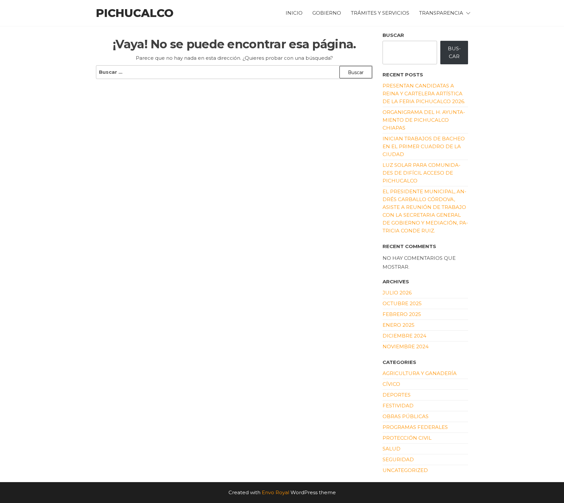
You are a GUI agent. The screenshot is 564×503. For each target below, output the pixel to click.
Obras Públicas (406, 416)
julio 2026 (397, 293)
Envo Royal (275, 492)
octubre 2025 (402, 303)
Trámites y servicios (380, 13)
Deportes (397, 395)
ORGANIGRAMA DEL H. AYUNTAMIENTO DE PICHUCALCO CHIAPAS (424, 120)
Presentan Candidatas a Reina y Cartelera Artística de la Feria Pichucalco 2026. (424, 93)
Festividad (398, 405)
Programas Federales (415, 427)
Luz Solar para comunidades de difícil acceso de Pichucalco (422, 173)
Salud (391, 449)
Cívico (391, 384)
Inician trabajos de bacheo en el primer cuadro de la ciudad (424, 146)
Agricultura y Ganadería (420, 373)
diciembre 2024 (404, 336)
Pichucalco (135, 13)
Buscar (393, 35)
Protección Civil (407, 438)
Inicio (294, 13)
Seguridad (398, 459)
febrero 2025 (402, 314)
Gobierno (326, 13)
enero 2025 (399, 325)
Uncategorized (405, 470)
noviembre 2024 (406, 346)
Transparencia (441, 13)
